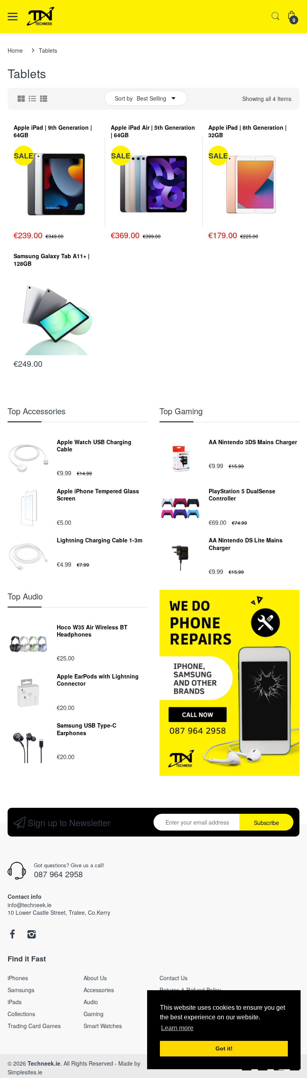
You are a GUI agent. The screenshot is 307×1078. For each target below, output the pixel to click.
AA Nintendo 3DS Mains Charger (253, 441)
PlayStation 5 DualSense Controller (242, 494)
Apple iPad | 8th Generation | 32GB (247, 131)
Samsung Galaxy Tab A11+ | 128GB (52, 259)
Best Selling (151, 98)
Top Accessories (37, 411)
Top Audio (25, 596)
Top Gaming (181, 411)
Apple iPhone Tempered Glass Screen (98, 494)
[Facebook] (12, 936)
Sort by (124, 98)
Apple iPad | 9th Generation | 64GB (53, 131)
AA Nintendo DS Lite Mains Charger (246, 543)
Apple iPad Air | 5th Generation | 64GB (153, 131)
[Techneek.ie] (51, 16)
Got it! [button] (224, 1048)
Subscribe (266, 823)
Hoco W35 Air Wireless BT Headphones (92, 630)
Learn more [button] (177, 1028)
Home (15, 50)
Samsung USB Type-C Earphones (86, 729)
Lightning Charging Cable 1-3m (99, 540)
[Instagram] (31, 936)
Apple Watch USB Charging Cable (94, 445)
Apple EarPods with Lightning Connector (98, 680)
